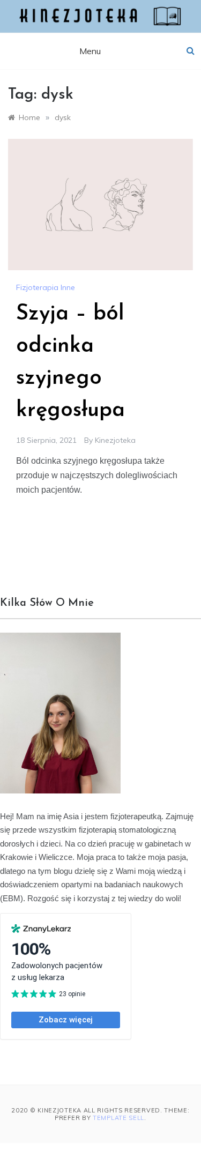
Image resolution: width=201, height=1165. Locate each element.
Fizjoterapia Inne (45, 287)
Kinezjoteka (115, 440)
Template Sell (118, 1118)
